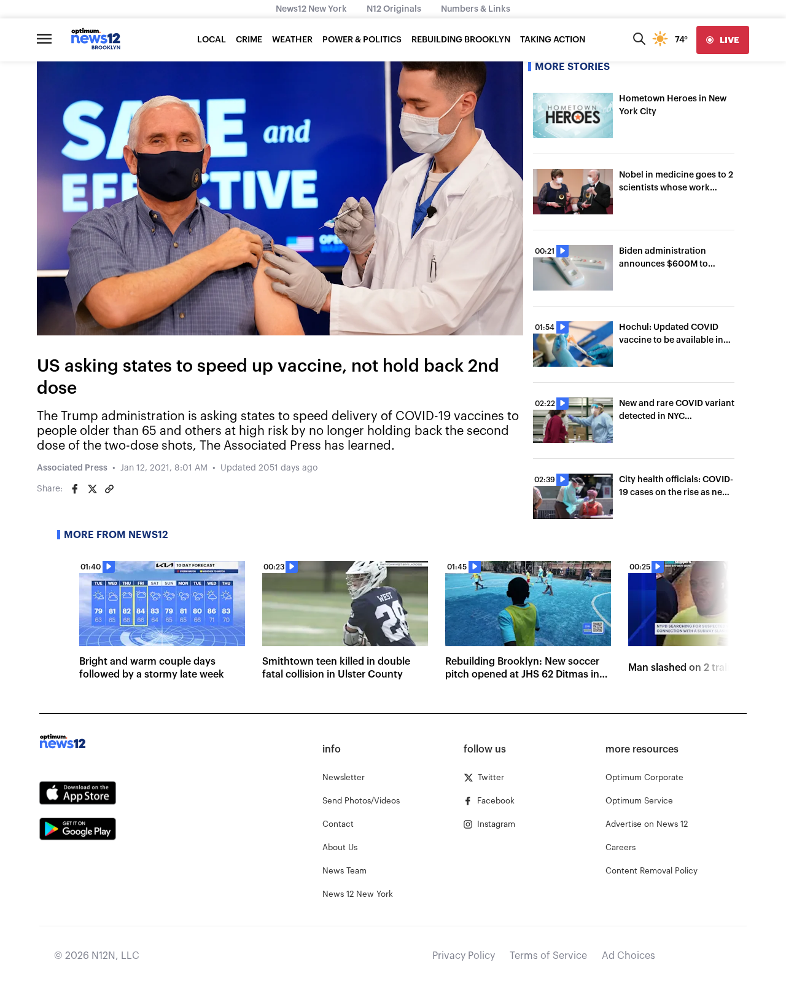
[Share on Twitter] (92, 489)
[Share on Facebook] (75, 489)
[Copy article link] (109, 489)
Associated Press (72, 468)
